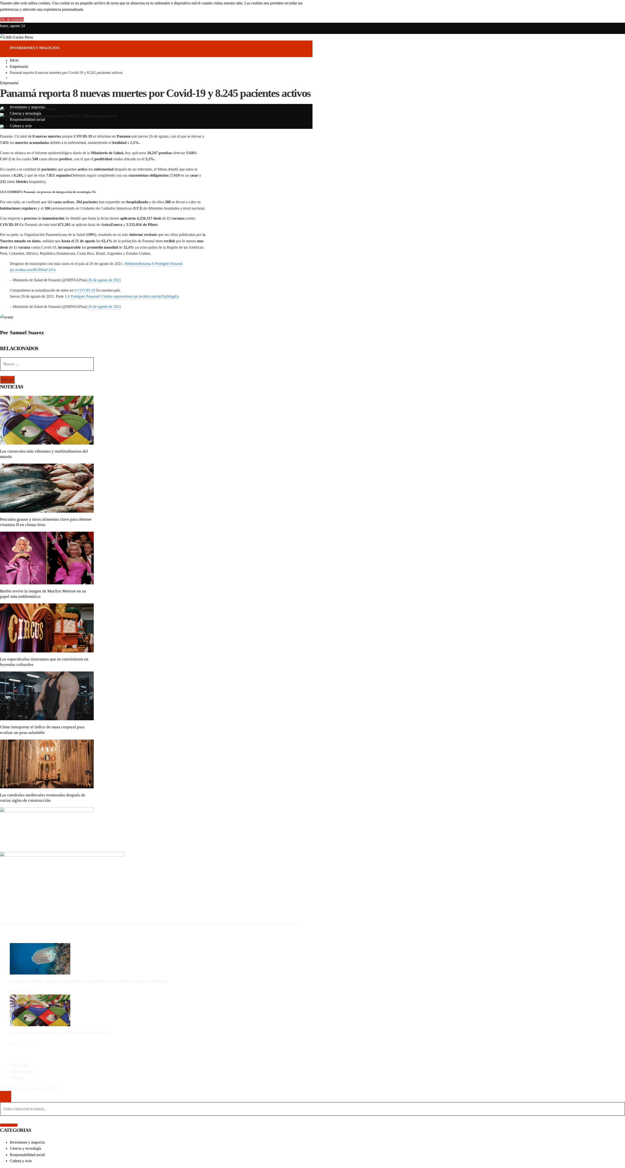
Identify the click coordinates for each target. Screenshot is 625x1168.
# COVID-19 (84, 290)
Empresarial (9, 83)
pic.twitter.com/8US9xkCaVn (33, 270)
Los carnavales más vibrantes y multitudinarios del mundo (60, 1033)
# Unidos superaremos (115, 296)
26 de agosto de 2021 (104, 280)
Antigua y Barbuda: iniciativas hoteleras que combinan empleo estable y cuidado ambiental (89, 981)
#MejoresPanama (137, 264)
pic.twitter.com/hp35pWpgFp (156, 296)
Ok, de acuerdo (12, 19)
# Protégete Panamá (167, 264)
